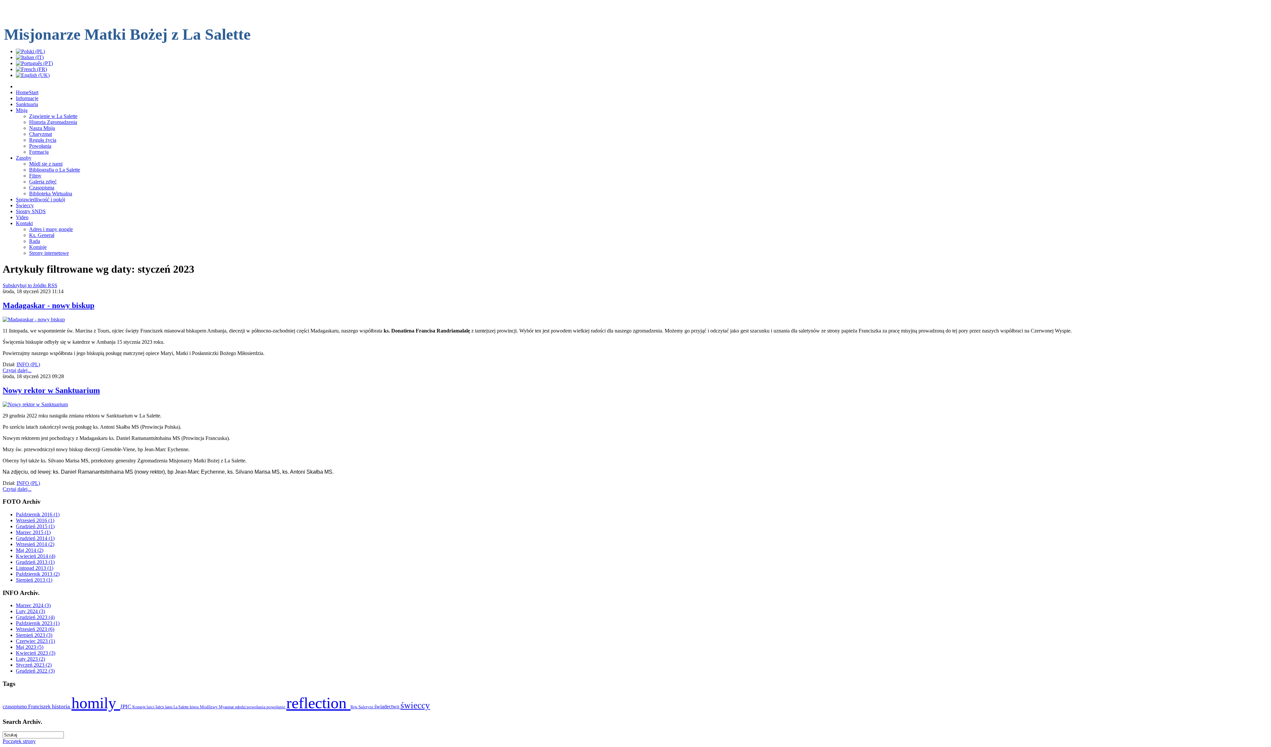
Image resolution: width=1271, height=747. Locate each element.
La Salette (181, 707)
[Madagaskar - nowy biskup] (34, 319)
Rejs (354, 707)
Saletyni (366, 706)
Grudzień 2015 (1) (35, 526)
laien (169, 707)
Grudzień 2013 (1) (35, 562)
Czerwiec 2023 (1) (35, 641)
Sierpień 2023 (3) (34, 635)
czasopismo (15, 706)
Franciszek (40, 706)
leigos (195, 707)
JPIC (126, 706)
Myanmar (227, 707)
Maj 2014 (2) (29, 550)
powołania (256, 706)
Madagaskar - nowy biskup (48, 305)
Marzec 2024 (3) (33, 605)
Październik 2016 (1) (38, 514)
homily (95, 703)
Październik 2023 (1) (38, 623)
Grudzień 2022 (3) (35, 671)
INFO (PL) (28, 364)
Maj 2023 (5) (29, 647)
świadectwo (387, 706)
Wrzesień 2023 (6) (35, 629)
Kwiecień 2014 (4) (35, 556)
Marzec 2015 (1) (33, 532)
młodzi (241, 707)
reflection (318, 703)
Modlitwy (209, 706)
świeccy (415, 705)
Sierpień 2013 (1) (34, 580)
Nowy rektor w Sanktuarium (51, 390)
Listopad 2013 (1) (34, 568)
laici (151, 706)
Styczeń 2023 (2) (34, 665)
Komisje (139, 707)
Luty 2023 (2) (30, 659)
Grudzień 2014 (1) (35, 538)
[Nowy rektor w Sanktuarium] (35, 404)
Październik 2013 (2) (38, 574)
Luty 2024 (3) (30, 611)
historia (61, 706)
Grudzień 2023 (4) (35, 617)
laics (160, 706)
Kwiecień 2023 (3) (35, 653)
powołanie (276, 706)
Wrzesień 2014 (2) (35, 544)
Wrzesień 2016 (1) (35, 520)
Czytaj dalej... (17, 370)
